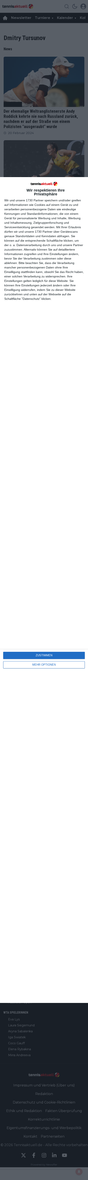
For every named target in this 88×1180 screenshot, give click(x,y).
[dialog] (44, 590)
